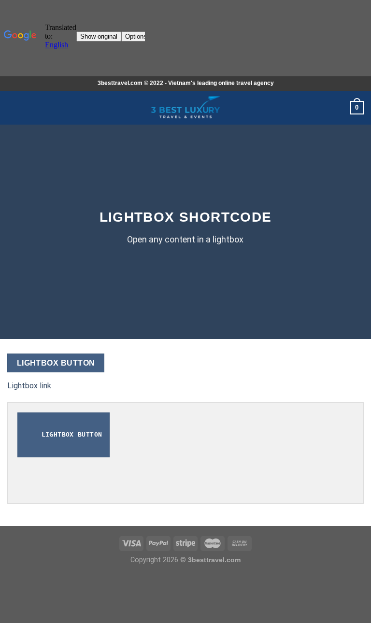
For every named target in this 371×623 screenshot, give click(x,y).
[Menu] (13, 107)
